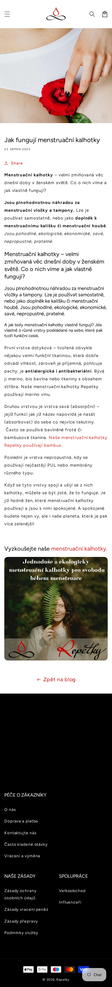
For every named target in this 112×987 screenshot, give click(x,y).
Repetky (62, 980)
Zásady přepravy (21, 921)
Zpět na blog (59, 679)
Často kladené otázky (26, 844)
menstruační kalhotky (78, 548)
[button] (7, 14)
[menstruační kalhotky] (56, 656)
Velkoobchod (72, 890)
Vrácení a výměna (22, 856)
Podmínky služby (21, 932)
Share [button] (17, 163)
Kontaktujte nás (20, 833)
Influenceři (70, 902)
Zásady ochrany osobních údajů (20, 894)
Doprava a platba (21, 821)
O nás (10, 809)
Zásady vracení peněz (26, 909)
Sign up (56, 767)
